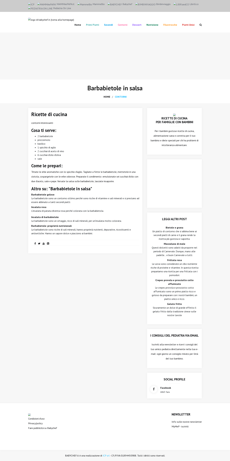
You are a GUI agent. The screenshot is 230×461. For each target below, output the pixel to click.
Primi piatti (92, 24)
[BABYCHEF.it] (174, 114)
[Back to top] (222, 453)
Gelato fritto (174, 303)
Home (77, 24)
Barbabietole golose (42, 194)
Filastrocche (170, 24)
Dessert (136, 24)
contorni (121, 96)
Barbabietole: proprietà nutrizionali (51, 225)
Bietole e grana (174, 227)
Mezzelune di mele (174, 243)
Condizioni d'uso (36, 418)
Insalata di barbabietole (45, 217)
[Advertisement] (115, 56)
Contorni (122, 24)
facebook (165, 387)
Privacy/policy (35, 423)
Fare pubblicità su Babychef (42, 428)
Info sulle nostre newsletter (187, 421)
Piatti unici (188, 24)
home (107, 96)
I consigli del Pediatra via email (174, 335)
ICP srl (106, 455)
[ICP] (31, 4)
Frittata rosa (174, 260)
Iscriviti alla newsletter (164, 344)
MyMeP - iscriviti (180, 426)
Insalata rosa (38, 207)
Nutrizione (152, 24)
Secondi (108, 24)
